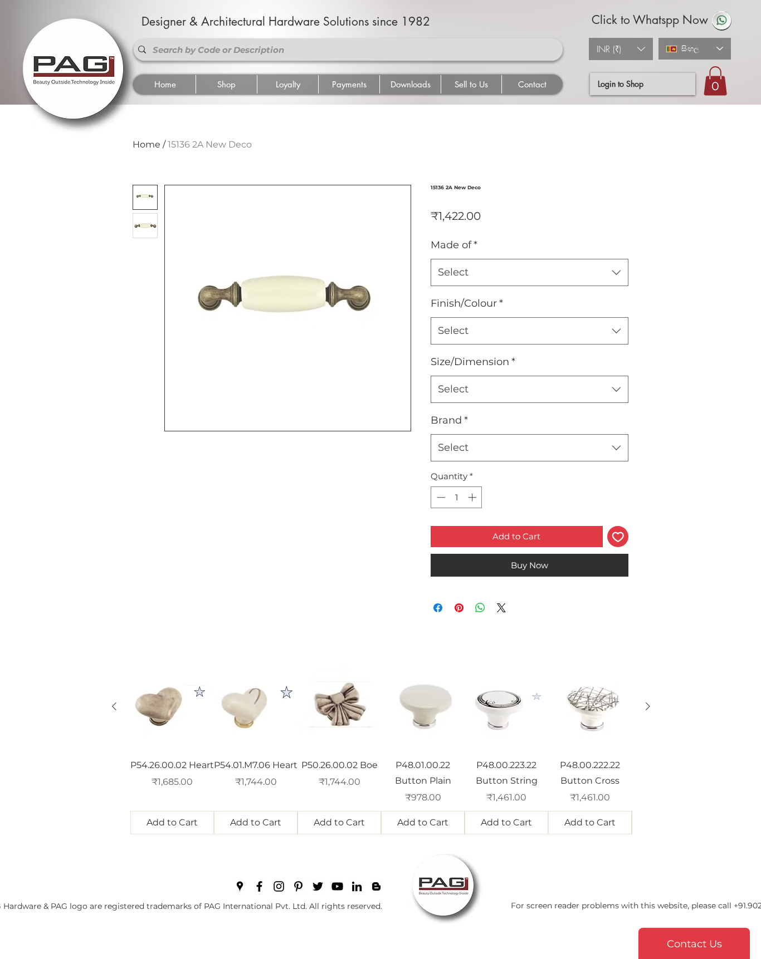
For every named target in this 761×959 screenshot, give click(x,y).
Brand (449, 420)
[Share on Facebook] (438, 607)
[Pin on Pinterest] (459, 607)
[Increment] (473, 497)
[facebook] (259, 886)
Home (146, 144)
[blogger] (376, 886)
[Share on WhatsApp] (480, 607)
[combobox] (529, 273)
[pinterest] (298, 886)
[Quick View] (172, 707)
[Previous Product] (114, 706)
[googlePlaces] (240, 886)
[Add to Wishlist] (618, 537)
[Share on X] (501, 607)
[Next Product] (648, 706)
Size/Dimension (473, 362)
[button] (621, 49)
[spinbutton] (456, 497)
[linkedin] (357, 886)
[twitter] (318, 886)
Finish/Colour (467, 303)
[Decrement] (439, 497)
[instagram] (279, 886)
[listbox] (621, 49)
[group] (381, 750)
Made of (454, 245)
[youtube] (337, 886)
